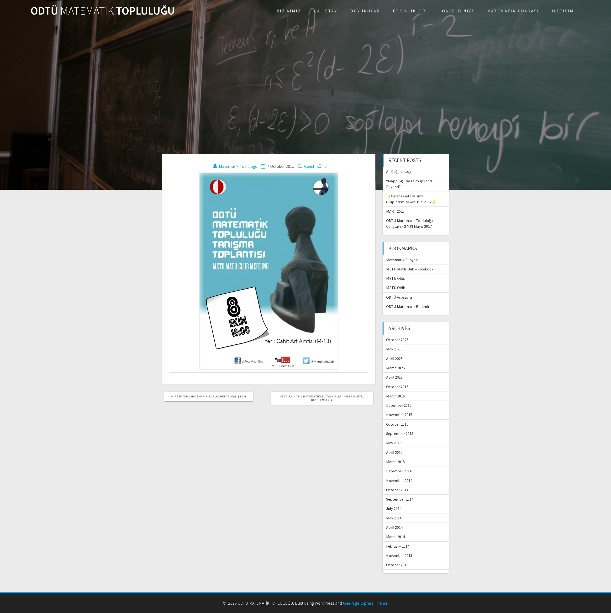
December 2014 (398, 471)
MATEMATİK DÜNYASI (513, 11)
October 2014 (397, 489)
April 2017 (394, 377)
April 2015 (394, 452)
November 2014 (399, 480)
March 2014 (395, 536)
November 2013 (399, 555)
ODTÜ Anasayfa (399, 297)
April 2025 (394, 358)
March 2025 (395, 367)
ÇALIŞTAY (325, 11)
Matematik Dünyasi (402, 259)
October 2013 (397, 564)
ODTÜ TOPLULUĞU (103, 10)
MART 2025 (395, 211)
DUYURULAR (365, 11)
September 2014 (399, 499)
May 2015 (393, 442)
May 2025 (393, 349)
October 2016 (397, 386)
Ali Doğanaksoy (398, 171)
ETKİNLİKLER (409, 11)
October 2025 (397, 339)
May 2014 (393, 518)
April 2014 (394, 527)
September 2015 (399, 433)
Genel (309, 166)
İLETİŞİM (563, 11)
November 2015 (399, 414)
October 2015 (397, 424)
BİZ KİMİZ (289, 11)
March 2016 (395, 396)
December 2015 (398, 405)
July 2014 (393, 508)
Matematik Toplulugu (238, 166)
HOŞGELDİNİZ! (456, 11)
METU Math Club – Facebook (409, 269)
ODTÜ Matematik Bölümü (407, 306)
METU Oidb (395, 287)
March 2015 (395, 461)
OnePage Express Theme (365, 603)
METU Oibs (395, 278)
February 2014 (397, 546)
